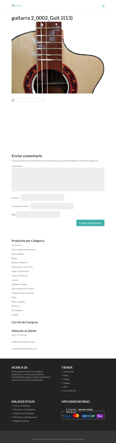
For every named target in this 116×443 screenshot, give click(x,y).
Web (14, 214)
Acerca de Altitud (22, 405)
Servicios (16, 306)
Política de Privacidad (24, 413)
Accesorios (16, 245)
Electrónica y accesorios (22, 267)
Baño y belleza (18, 254)
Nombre (16, 198)
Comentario (17, 166)
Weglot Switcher (21, 421)
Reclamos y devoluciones (25, 417)
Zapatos (15, 314)
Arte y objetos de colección (23, 249)
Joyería (15, 280)
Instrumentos (70, 390)
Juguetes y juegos (19, 284)
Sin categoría (17, 310)
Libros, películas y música (23, 288)
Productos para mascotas (23, 293)
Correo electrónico (21, 206)
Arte (66, 386)
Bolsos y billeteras (19, 262)
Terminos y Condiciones (24, 409)
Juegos (67, 383)
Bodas (14, 258)
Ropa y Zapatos (18, 301)
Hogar (66, 379)
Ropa (14, 297)
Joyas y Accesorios (20, 275)
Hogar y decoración (20, 271)
